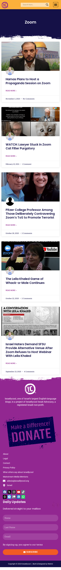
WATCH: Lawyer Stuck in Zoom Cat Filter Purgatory (28, 146)
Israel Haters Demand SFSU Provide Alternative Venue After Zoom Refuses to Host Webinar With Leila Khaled (29, 350)
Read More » (11, 91)
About (5, 454)
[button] (55, 4)
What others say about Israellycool (18, 472)
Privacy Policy (9, 467)
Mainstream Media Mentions (15, 477)
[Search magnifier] (47, 5)
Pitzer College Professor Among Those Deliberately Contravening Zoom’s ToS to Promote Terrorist (30, 214)
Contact (6, 463)
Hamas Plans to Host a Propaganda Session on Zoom (28, 81)
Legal (5, 458)
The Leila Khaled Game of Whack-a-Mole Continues (25, 281)
